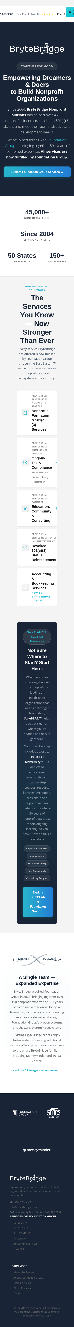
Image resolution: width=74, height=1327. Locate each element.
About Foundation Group (28, 1277)
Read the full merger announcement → (37, 1070)
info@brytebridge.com (23, 1207)
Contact (18, 1293)
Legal (48, 1315)
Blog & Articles (22, 1282)
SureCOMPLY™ (22, 1233)
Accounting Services (25, 1243)
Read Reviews (65, 14)
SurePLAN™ (20, 1222)
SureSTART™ (21, 1228)
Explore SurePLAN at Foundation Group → (38, 902)
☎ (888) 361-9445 (20, 1202)
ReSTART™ (19, 1238)
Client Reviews (22, 1288)
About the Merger (24, 1272)
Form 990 (19, 1249)
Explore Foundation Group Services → (37, 171)
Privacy (40, 1315)
